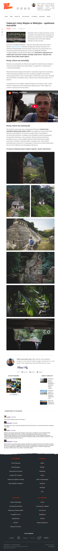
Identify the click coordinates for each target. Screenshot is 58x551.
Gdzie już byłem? (25, 16)
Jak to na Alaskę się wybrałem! (51, 402)
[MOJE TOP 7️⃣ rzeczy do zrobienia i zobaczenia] (8, 380)
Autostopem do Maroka (15, 506)
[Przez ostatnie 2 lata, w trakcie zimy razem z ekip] (13, 380)
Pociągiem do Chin (16, 514)
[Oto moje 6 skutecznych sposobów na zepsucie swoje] (8, 390)
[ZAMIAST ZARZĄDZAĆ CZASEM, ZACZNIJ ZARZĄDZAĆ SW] (18, 390)
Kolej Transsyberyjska (42, 479)
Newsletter (17, 16)
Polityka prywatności (42, 522)
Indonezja (42, 487)
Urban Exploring (15, 463)
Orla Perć (15, 522)
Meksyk (8, 28)
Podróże (14, 28)
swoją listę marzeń (16, 46)
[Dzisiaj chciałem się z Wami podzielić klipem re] (8, 385)
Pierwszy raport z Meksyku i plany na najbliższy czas (51, 394)
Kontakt (49, 16)
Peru (42, 491)
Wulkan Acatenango (15, 502)
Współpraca (42, 16)
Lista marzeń (34, 16)
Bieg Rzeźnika (15, 518)
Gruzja (42, 475)
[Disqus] (29, 432)
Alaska (42, 463)
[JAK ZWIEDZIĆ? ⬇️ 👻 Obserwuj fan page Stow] (18, 380)
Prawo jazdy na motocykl (15, 471)
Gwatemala (42, 471)
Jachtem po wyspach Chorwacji (16, 479)
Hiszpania (42, 483)
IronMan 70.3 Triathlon (16, 475)
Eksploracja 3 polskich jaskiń (15, 510)
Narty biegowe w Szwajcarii (16, 483)
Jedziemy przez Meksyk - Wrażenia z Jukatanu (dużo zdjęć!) (51, 383)
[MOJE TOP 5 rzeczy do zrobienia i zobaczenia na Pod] (13, 390)
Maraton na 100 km (16, 526)
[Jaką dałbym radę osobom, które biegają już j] (13, 385)
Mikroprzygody (16, 467)
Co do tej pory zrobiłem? (42, 506)
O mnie (11, 16)
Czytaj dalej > (47, 9)
